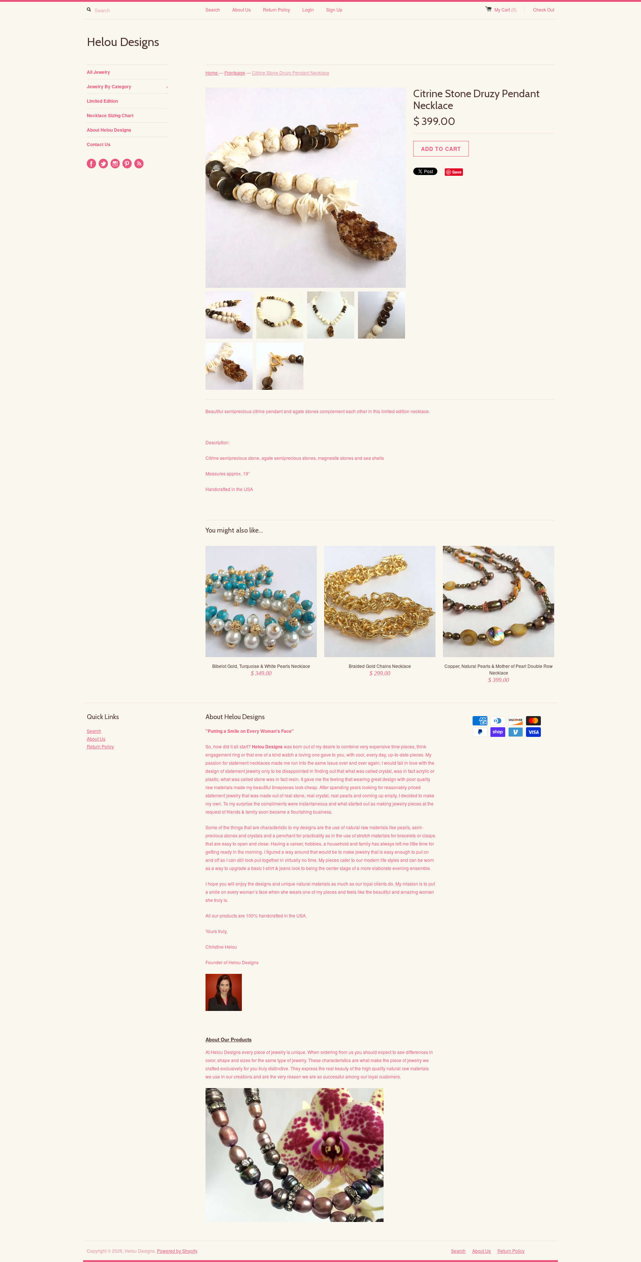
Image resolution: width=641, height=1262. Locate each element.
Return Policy (276, 9)
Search (213, 9)
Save (456, 172)
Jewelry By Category (127, 86)
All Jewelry (98, 72)
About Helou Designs (109, 129)
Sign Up (334, 9)
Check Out (543, 9)
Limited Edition (102, 101)
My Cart (505, 9)
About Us (241, 9)
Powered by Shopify (177, 1251)
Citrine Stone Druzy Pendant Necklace (290, 72)
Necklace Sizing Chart (110, 115)
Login (308, 9)
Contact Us (99, 144)
